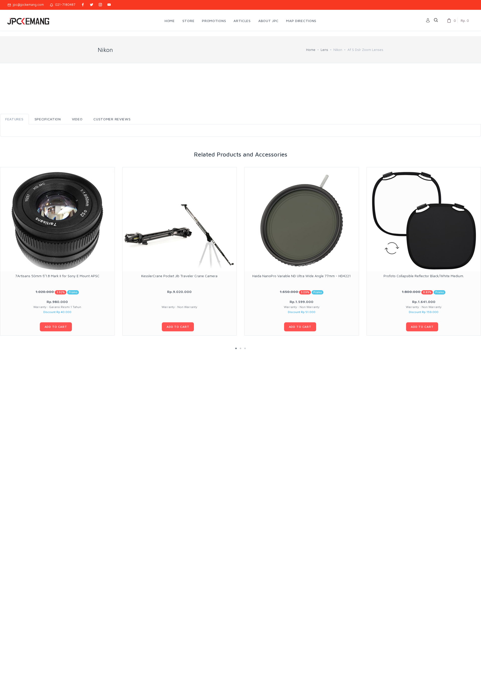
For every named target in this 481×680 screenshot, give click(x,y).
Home (310, 49)
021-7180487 (64, 5)
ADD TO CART (56, 327)
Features (14, 119)
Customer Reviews (112, 119)
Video (77, 119)
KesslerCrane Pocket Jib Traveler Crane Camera (179, 276)
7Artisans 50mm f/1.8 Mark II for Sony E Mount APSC (57, 276)
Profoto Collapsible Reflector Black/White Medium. (424, 276)
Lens (324, 49)
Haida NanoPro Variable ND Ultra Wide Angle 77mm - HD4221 (301, 276)
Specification (48, 119)
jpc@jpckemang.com (27, 5)
